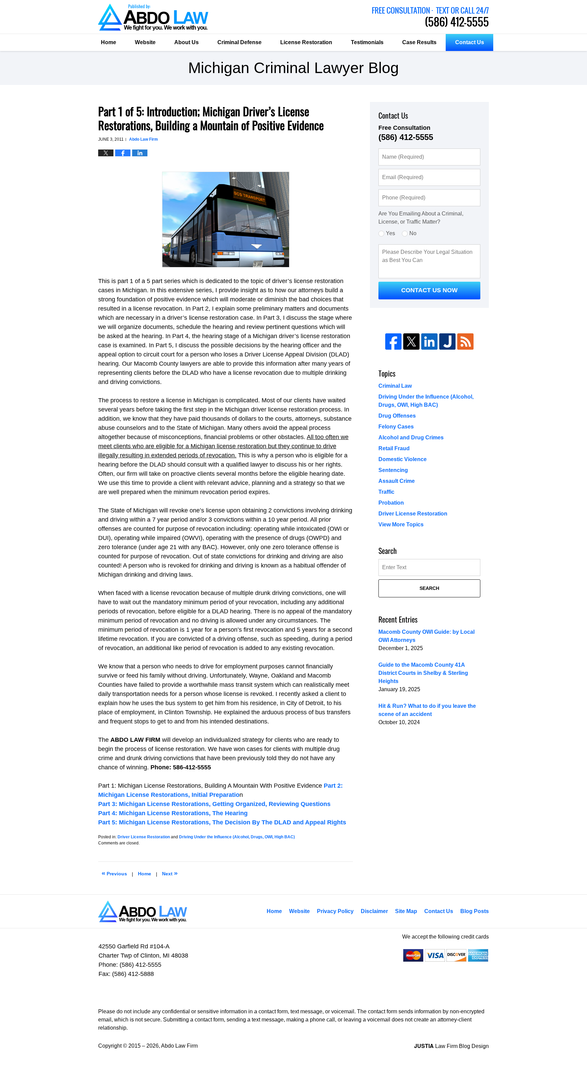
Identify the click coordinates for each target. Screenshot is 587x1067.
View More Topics (401, 524)
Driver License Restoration (144, 837)
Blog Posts (474, 911)
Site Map (406, 911)
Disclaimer (374, 911)
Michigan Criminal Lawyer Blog (153, 17)
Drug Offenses (397, 416)
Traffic (386, 492)
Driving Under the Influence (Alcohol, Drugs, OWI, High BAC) (237, 837)
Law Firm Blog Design (451, 1046)
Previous (114, 873)
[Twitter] (411, 341)
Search (429, 588)
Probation (391, 503)
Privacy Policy (335, 911)
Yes (390, 233)
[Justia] (447, 341)
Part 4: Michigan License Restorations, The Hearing (173, 813)
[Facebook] (393, 341)
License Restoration (306, 42)
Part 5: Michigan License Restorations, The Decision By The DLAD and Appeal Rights (222, 822)
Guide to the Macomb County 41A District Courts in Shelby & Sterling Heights (423, 673)
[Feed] (465, 341)
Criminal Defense (239, 42)
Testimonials (367, 42)
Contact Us (469, 42)
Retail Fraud (394, 448)
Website (145, 42)
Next (170, 873)
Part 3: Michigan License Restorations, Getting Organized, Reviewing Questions (214, 804)
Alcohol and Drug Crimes (411, 437)
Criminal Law (395, 386)
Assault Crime (396, 481)
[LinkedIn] (429, 341)
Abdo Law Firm (430, 17)
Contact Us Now (429, 290)
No (412, 233)
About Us (186, 42)
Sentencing (393, 470)
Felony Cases (396, 427)
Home (108, 42)
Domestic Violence (402, 459)
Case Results (419, 42)
